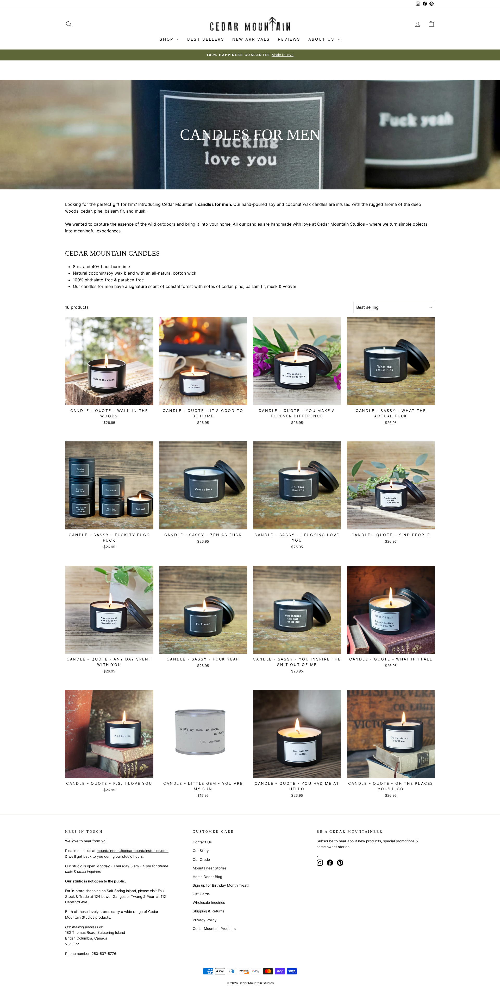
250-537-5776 (104, 954)
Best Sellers (205, 39)
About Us (322, 39)
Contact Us (202, 842)
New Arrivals (251, 39)
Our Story (201, 851)
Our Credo (201, 859)
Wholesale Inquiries (209, 902)
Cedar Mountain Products (214, 928)
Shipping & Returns (208, 911)
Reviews (289, 39)
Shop (168, 39)
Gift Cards (201, 894)
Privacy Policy (205, 920)
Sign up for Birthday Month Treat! (221, 885)
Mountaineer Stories (210, 868)
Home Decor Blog (207, 877)
